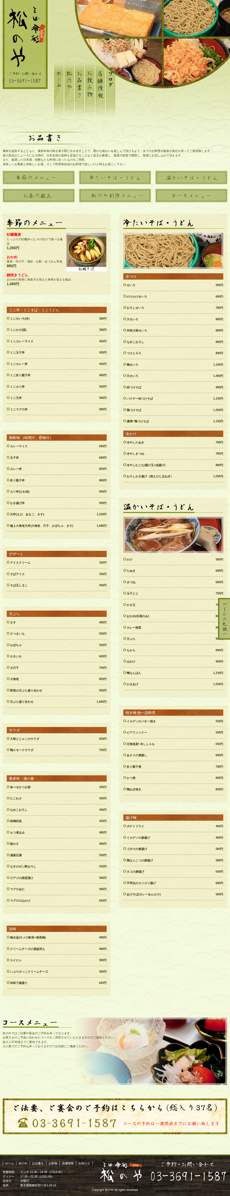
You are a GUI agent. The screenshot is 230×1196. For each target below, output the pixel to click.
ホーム (9, 1163)
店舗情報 (68, 1163)
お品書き (38, 1163)
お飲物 (53, 1163)
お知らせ (84, 1163)
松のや (23, 1163)
